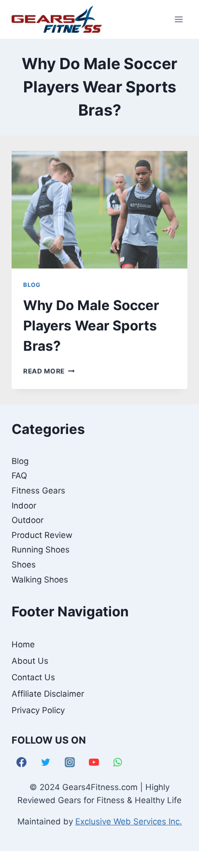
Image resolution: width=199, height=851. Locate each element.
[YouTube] (94, 762)
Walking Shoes (40, 579)
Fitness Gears (38, 490)
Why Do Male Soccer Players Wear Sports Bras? (91, 325)
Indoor (24, 505)
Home (23, 644)
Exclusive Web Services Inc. (128, 821)
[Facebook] (22, 762)
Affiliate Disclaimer (48, 694)
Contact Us (33, 677)
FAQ (19, 475)
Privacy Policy (38, 710)
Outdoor (27, 520)
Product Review (42, 535)
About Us (30, 661)
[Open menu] (178, 19)
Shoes (24, 564)
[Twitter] (46, 762)
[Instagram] (70, 762)
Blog (31, 284)
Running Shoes (41, 549)
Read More (49, 371)
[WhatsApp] (118, 762)
